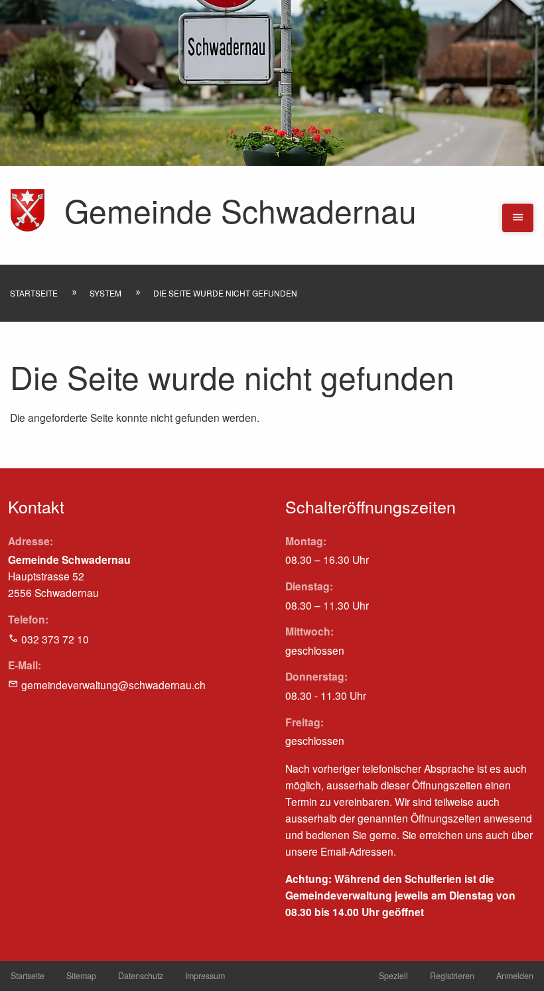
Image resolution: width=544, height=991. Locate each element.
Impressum (205, 976)
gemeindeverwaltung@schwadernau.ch (113, 684)
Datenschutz (140, 976)
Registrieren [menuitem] (452, 976)
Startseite (34, 292)
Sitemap (81, 976)
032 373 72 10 (55, 638)
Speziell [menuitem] (393, 976)
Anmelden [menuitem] (514, 976)
